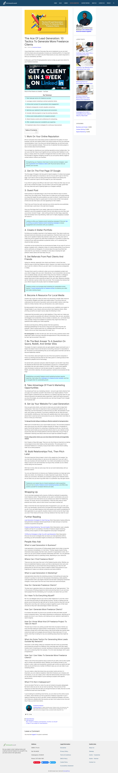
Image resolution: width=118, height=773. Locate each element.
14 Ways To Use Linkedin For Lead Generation (36, 723)
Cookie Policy (64, 762)
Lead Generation (30, 720)
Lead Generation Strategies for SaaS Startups (37, 520)
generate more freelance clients (39, 163)
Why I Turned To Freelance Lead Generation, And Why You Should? (41, 721)
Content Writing (85, 3)
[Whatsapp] (29, 714)
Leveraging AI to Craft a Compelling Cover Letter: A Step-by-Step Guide (83, 113)
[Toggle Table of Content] (35, 132)
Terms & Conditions (65, 755)
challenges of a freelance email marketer (52, 378)
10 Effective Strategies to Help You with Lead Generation (40, 534)
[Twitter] (25, 714)
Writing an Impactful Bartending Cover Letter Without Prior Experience (83, 97)
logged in (34, 734)
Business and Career (82, 127)
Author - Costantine (94, 755)
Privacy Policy (64, 751)
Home (55, 3)
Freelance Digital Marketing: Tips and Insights (37, 527)
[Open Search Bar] (114, 3)
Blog (60, 3)
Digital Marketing (74, 3)
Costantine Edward (37, 707)
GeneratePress (66, 771)
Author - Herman (93, 758)
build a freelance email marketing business (47, 485)
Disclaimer (63, 747)
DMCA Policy (63, 758)
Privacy (109, 3)
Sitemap (91, 751)
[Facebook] (27, 714)
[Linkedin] (31, 714)
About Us (94, 3)
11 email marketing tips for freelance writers (43, 288)
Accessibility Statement (66, 765)
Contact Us (101, 3)
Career (66, 3)
